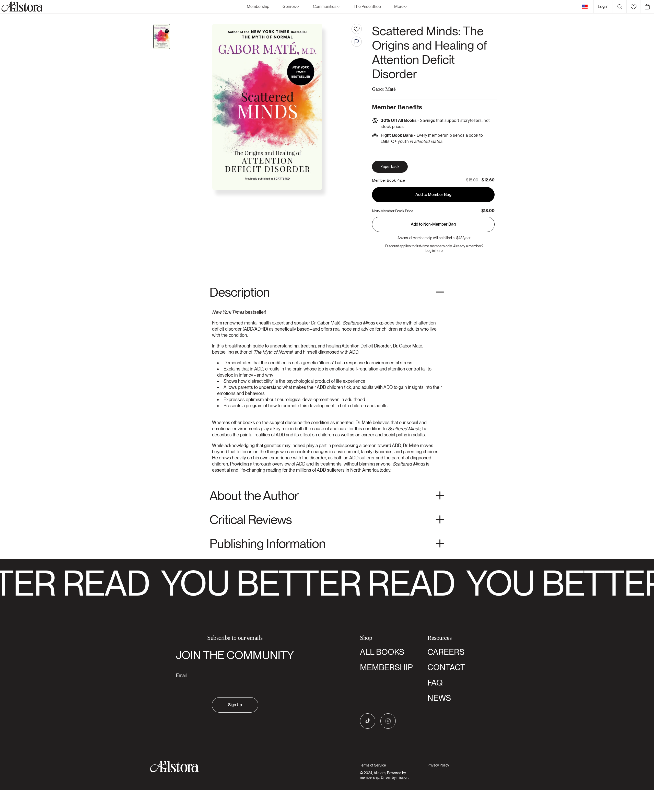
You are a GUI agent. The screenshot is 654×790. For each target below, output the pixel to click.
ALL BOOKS (382, 652)
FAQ (435, 683)
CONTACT (446, 667)
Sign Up (235, 704)
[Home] (21, 7)
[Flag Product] (357, 42)
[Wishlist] (633, 6)
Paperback (390, 167)
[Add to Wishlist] (357, 29)
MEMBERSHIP (386, 667)
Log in (603, 6)
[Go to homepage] (231, 766)
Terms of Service (373, 765)
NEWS (439, 698)
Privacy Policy (438, 765)
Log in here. (434, 251)
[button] (291, 7)
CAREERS (445, 652)
